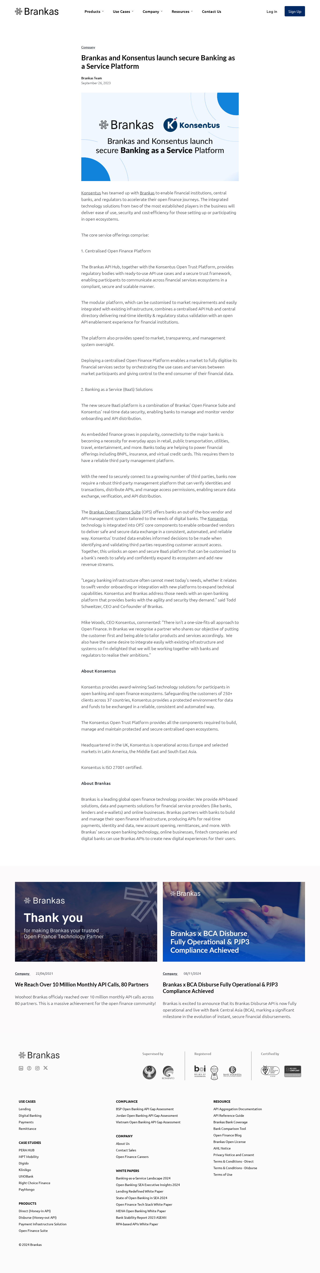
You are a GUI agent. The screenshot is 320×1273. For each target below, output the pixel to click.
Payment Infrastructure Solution (43, 1224)
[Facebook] (29, 1068)
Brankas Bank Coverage (230, 1122)
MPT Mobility (29, 1156)
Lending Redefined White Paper (139, 1191)
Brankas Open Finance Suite (115, 511)
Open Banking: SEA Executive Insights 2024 (148, 1184)
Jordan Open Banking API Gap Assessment (147, 1115)
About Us (123, 1143)
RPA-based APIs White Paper (137, 1224)
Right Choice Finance (34, 1183)
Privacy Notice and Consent (233, 1155)
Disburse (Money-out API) (38, 1217)
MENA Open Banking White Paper (141, 1211)
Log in (272, 11)
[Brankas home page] (39, 1054)
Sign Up (294, 11)
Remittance (27, 1128)
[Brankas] (37, 11)
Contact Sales (126, 1150)
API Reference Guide (228, 1115)
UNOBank (26, 1176)
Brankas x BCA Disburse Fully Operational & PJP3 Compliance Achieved (220, 987)
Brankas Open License (229, 1141)
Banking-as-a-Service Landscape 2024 (143, 1178)
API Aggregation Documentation (237, 1109)
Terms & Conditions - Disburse (235, 1168)
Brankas (147, 192)
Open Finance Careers (132, 1156)
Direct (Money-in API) (35, 1211)
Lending (25, 1109)
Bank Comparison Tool (229, 1128)
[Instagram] (37, 1068)
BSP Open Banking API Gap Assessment (145, 1109)
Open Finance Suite (33, 1230)
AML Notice (222, 1148)
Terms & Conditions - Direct (233, 1161)
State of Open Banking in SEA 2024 (141, 1198)
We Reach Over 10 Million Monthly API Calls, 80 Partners (82, 984)
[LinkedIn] (21, 1068)
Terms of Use (222, 1174)
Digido (24, 1163)
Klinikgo (25, 1170)
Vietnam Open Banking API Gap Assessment (148, 1122)
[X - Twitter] (45, 1068)
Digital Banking (30, 1115)
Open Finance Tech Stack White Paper (144, 1204)
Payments (26, 1122)
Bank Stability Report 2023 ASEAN (141, 1217)
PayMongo (26, 1189)
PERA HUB (26, 1150)
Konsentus (91, 192)
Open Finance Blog (227, 1135)
